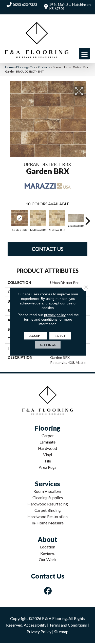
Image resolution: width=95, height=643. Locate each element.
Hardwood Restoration (47, 516)
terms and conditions (41, 319)
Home (9, 67)
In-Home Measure (48, 522)
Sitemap (61, 631)
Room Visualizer (47, 491)
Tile (32, 67)
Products (44, 67)
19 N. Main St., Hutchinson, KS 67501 (70, 6)
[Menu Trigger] (84, 53)
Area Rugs (47, 467)
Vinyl (47, 454)
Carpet (48, 435)
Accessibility (35, 625)
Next (87, 218)
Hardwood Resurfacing (47, 503)
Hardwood (47, 448)
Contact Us (48, 249)
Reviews (47, 553)
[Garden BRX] (19, 218)
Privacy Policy (39, 631)
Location (47, 546)
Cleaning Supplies (47, 497)
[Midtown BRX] (38, 218)
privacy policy (55, 315)
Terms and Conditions (68, 625)
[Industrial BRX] (75, 218)
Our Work (47, 559)
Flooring (22, 67)
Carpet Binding (47, 510)
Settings (47, 344)
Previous (7, 218)
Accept (35, 335)
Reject (60, 335)
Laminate (47, 441)
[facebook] (48, 591)
